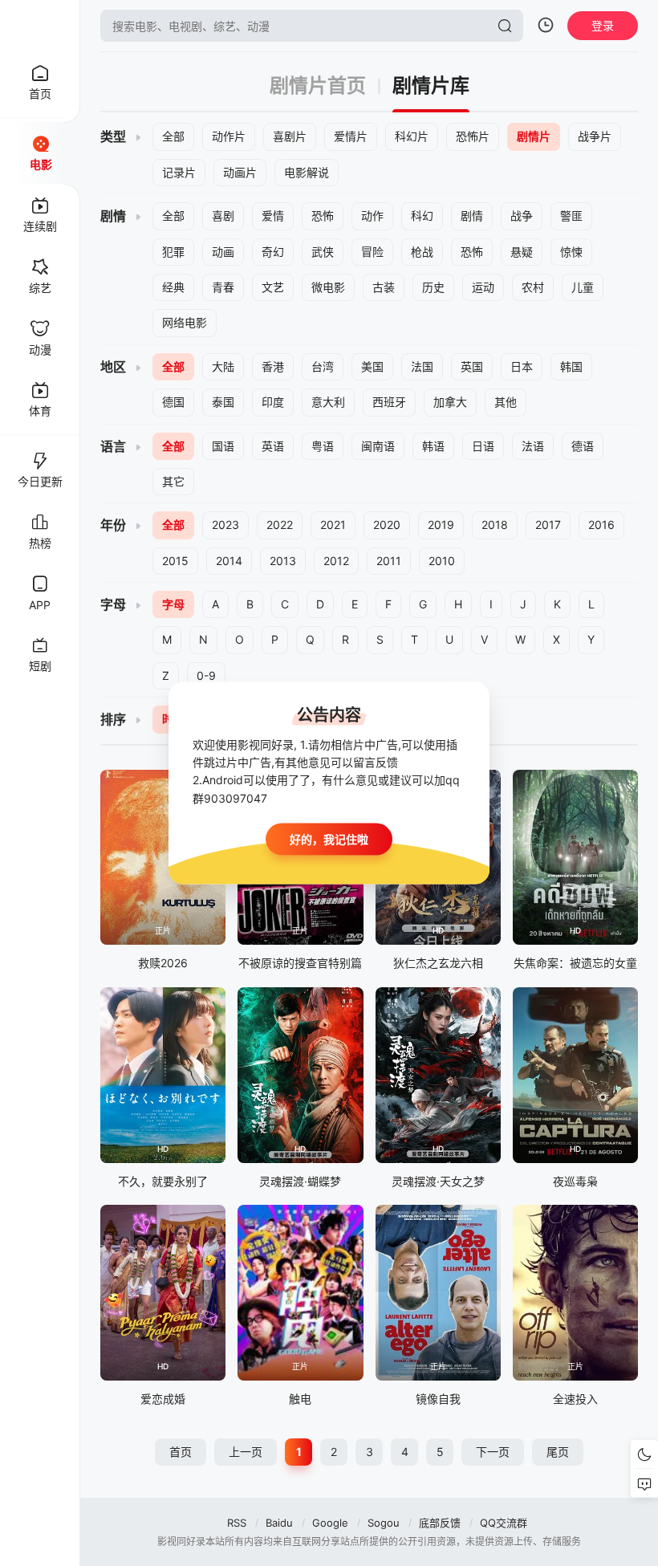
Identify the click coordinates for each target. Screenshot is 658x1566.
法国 (422, 366)
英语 (273, 446)
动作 (372, 215)
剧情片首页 (318, 85)
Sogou (384, 1522)
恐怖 (322, 215)
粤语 (322, 446)
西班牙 (389, 402)
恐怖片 (472, 136)
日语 (483, 446)
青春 (223, 287)
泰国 (223, 402)
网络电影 (184, 322)
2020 (386, 524)
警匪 (571, 215)
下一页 (493, 1451)
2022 (279, 524)
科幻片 (412, 136)
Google (330, 1522)
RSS (236, 1522)
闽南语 (378, 446)
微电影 (328, 287)
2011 (388, 560)
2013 (283, 560)
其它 (173, 481)
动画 (223, 251)
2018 (494, 524)
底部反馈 (440, 1522)
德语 (582, 446)
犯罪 (173, 251)
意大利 (328, 402)
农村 (533, 287)
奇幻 (273, 251)
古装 (383, 287)
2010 (442, 560)
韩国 (571, 366)
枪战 (422, 251)
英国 (472, 366)
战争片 (594, 136)
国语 (223, 446)
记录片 (179, 172)
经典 (173, 287)
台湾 (322, 366)
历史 (433, 287)
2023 (225, 524)
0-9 (206, 675)
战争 (521, 215)
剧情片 (533, 136)
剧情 (472, 215)
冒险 (372, 251)
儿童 (582, 287)
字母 (173, 604)
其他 (505, 402)
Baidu (279, 1522)
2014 (229, 560)
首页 (180, 1451)
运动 (483, 287)
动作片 (229, 136)
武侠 (322, 251)
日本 (521, 366)
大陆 (223, 366)
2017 (548, 524)
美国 (372, 366)
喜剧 (223, 215)
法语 (533, 446)
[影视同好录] (40, 26)
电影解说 (306, 172)
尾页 (557, 1451)
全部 (173, 136)
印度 (273, 402)
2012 (336, 560)
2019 (441, 524)
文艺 (273, 287)
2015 (175, 560)
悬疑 (521, 251)
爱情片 (351, 136)
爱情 (273, 215)
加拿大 (450, 402)
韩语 (433, 446)
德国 (173, 402)
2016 (601, 524)
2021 (333, 524)
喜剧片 (290, 136)
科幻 (422, 215)
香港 (273, 366)
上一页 (245, 1451)
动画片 (240, 172)
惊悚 (571, 251)
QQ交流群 (503, 1522)
